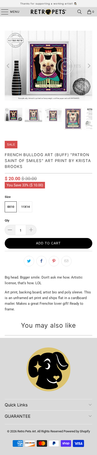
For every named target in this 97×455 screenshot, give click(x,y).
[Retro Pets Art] (48, 12)
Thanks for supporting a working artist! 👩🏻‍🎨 (48, 3)
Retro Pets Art (26, 431)
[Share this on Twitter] (29, 261)
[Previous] (8, 66)
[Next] (89, 66)
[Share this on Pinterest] (54, 261)
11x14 (25, 207)
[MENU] (2, 12)
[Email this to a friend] (66, 261)
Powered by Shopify (77, 431)
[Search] (79, 12)
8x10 (10, 207)
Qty (7, 220)
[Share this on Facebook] (41, 261)
